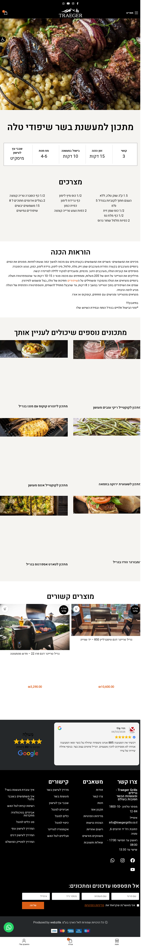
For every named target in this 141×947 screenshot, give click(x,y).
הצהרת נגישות (94, 823)
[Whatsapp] (112, 860)
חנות (100, 803)
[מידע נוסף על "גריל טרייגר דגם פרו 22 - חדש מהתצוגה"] (5, 609)
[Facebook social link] (77, 3)
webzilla (55, 922)
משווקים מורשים (92, 836)
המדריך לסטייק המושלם (19, 842)
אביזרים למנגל (60, 809)
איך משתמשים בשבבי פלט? (21, 798)
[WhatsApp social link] (63, 3)
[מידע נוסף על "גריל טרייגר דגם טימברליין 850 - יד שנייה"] (76, 609)
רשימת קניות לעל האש (20, 806)
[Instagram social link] (73, 3)
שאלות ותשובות (93, 842)
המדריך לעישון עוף (22, 828)
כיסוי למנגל (62, 823)
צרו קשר (98, 796)
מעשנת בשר (61, 796)
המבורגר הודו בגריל (127, 562)
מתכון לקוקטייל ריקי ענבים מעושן (117, 407)
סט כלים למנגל (25, 822)
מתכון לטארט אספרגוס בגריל (47, 564)
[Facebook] (132, 860)
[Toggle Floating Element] (9, 927)
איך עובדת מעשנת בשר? (19, 790)
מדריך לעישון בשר (58, 790)
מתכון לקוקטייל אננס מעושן (48, 485)
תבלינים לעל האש (58, 836)
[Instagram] (122, 860)
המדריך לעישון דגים (22, 835)
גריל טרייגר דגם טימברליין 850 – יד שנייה (106, 639)
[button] (3, 39)
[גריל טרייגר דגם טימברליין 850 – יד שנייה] (106, 620)
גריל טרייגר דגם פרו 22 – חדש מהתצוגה (34, 654)
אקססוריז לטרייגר (58, 829)
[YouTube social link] (68, 3)
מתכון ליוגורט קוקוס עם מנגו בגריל (43, 406)
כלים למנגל (62, 816)
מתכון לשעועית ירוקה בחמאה (120, 484)
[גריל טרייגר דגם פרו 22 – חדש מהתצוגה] (35, 627)
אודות (99, 790)
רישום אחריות (95, 829)
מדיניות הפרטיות (93, 816)
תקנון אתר (97, 809)
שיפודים (72, 280)
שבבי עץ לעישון (59, 803)
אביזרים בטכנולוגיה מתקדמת (22, 814)
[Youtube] (132, 869)
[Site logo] (70, 12)
